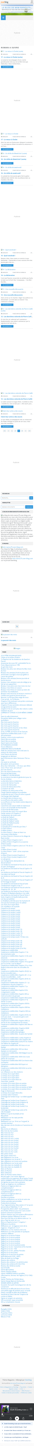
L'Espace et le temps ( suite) (10, 912)
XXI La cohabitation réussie (10, 1302)
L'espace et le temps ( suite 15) (11, 933)
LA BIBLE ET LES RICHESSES (10, 775)
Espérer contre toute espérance (12, 737)
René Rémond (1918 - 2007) (10, 1256)
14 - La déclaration (8, 275)
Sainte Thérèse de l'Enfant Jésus (12, 1279)
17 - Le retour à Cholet (9, 140)
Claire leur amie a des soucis (11, 417)
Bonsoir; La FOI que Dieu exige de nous (15, 697)
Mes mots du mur (7, 1133)
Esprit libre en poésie (8, 739)
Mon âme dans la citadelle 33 (11, 1167)
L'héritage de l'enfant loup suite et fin (14, 1110)
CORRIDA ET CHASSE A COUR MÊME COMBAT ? (16, 714)
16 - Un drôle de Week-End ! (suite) (13, 159)
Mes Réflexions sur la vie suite (11, 1163)
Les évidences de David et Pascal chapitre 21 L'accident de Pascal (16, 873)
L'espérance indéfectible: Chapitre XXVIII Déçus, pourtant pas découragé (15, 1029)
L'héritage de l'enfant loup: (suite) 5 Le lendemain (14, 1107)
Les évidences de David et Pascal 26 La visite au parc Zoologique (16, 866)
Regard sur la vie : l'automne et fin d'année (16, 1247)
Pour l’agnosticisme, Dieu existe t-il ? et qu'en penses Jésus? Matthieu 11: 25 (17, 1206)
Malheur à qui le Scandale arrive (12, 1114)
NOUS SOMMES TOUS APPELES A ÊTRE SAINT (16, 1180)
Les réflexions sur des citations (12, 1072)
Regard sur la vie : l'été (9, 1249)
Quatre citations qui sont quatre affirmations (17, 1214)
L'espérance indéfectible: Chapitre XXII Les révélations (16, 1012)
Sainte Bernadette (7, 1270)
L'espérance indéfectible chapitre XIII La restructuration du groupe (15, 995)
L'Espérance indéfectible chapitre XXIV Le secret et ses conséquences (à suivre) (15, 1022)
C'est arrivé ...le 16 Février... (10, 699)
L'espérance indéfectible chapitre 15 (13, 960)
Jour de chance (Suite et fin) (10, 771)
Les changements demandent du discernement (12, 862)
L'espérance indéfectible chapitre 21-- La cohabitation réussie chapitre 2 (15, 984)
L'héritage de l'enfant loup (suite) (12, 1104)
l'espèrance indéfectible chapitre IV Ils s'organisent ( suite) (14, 991)
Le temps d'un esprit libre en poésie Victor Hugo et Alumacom (16, 1090)
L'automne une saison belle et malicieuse (15, 806)
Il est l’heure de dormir (9, 754)
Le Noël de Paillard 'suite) (10, 821)
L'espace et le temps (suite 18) (11, 941)
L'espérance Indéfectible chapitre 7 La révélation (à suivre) (14, 987)
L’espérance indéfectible (9, 950)
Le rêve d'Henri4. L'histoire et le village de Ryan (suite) (15, 837)
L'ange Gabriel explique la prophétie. (14, 792)
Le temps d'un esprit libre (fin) (11, 1093)
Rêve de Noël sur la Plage (10, 1258)
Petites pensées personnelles (11, 1201)
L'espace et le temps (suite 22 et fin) (13, 948)
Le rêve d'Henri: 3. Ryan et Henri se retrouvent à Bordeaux (13, 833)
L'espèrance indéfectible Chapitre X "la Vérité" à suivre (14, 1001)
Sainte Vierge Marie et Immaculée (13, 1281)
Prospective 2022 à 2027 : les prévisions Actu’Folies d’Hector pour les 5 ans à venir (16, 1210)
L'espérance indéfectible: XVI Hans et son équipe (15, 1046)
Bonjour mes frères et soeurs (11, 688)
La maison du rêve (7, 789)
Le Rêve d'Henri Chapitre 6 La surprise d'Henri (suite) (14, 843)
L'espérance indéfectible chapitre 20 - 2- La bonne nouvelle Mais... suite (16, 976)
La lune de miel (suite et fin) (10, 787)
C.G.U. (21, 1389)
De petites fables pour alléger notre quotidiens (13, 719)
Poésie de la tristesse (8, 1203)
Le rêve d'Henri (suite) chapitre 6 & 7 (14, 857)
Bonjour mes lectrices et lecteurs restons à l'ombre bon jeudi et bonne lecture (16, 695)
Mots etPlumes (6, 1173)
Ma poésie (4, 1116)
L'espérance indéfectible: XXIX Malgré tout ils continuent (16, 1054)
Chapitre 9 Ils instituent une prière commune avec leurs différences (17, 702)
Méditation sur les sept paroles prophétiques (12, 1119)
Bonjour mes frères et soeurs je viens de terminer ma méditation (15, 691)
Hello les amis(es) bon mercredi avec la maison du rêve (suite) (15, 752)
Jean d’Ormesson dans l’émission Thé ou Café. (15, 759)
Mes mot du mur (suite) (9, 1131)
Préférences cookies (26, 1393)
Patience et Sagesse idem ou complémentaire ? (11, 1187)
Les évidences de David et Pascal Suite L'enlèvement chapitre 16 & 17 (14, 885)
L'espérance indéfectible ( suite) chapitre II (16, 1038)
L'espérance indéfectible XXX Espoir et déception (14, 1065)
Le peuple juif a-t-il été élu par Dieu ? (14, 827)
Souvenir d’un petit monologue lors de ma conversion (16, 1286)
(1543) (5, 1311)
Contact (30, 1387)
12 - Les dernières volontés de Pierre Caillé (16, 399)
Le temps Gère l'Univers (9, 1095)
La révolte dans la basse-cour (11, 798)
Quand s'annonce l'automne (11, 1213)
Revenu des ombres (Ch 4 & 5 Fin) (13, 1264)
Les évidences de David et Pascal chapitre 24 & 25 (16, 877)
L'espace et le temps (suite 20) (11, 944)
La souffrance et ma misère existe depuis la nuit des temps (16, 803)
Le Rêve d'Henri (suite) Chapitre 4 (13, 855)
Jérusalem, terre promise (10, 764)
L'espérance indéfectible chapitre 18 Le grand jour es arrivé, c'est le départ (17, 963)
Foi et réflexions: (7, 747)
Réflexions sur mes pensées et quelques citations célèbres (15, 1233)
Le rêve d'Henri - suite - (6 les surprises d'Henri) (14, 852)
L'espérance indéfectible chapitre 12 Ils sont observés (16, 957)
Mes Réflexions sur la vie (9, 1157)
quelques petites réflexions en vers (13, 1216)
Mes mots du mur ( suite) (10, 1138)
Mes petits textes (7, 1154)
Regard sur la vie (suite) (9, 1253)
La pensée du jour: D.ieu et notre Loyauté (15, 794)
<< (4, 431)
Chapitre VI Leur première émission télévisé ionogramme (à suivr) (16, 706)
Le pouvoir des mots (8, 640)
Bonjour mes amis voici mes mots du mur (16, 686)
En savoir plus (7, 67)
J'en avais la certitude (8, 762)
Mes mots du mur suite (9, 1150)
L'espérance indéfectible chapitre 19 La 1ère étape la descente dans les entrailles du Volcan (16, 967)
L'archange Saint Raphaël (10, 796)
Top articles (23, 1387)
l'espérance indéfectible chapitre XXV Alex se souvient (16, 1025)
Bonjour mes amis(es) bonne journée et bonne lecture (15, 679)
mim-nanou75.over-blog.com (22, 558)
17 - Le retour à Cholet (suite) (11, 57)
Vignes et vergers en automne (11, 1298)
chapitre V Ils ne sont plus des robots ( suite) (17, 709)
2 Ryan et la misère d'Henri (10, 657)
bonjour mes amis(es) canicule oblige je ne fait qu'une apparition (16, 683)
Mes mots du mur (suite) (9, 1140)
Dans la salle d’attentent (9, 716)
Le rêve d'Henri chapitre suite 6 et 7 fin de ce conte (16, 847)
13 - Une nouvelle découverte (12, 295)
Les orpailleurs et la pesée (10, 906)
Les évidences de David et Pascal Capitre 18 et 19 (16, 869)
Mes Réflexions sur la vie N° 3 (11, 1159)
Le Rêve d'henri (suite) (9, 849)
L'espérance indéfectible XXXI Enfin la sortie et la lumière (16, 1069)
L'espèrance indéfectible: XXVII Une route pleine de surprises (15, 1058)
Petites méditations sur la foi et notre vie (15, 1199)
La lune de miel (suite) (8, 785)
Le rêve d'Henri (6, 829)
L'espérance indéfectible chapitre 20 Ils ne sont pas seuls (16, 980)
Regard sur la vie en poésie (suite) (13, 1245)
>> (29, 431)
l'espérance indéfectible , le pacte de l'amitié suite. (16, 1035)
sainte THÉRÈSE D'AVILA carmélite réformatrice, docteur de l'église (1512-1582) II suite (16, 1275)
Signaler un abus (13, 1389)
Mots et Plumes (6, 1169)
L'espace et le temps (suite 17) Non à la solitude (14, 938)
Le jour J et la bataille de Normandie (13, 808)
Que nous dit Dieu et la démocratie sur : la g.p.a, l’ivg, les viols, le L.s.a (16, 1219)
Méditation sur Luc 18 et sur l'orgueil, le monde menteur (15, 1122)
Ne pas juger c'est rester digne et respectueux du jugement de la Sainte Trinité (17, 1177)
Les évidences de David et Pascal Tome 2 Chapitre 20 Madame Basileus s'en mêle (15, 892)
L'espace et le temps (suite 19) (11, 943)
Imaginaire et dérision (9, 756)
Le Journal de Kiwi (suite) (9, 810)
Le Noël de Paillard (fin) (9, 819)
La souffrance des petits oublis (12, 800)
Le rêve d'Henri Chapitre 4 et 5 (11, 840)
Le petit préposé (7, 825)
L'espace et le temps (8, 908)
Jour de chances (6, 770)
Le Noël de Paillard (7, 817)
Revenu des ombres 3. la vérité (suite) (14, 1262)
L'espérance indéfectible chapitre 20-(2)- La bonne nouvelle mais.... (16, 972)
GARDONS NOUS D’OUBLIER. (11, 749)
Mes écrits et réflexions (9, 1129)
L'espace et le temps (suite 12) (11, 929)
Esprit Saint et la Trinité (9, 743)
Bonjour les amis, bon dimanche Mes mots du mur (16, 670)
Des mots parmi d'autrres (10, 730)
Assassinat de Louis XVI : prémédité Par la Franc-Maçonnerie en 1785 (15, 664)
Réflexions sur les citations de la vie (13, 1230)
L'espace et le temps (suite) (10, 910)
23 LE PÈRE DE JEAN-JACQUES (11, 656)
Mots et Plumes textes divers (11, 1175)
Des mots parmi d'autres (10, 722)
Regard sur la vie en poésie (10, 1237)
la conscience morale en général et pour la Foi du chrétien (16, 778)
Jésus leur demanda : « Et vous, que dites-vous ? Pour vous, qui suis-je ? (16, 767)
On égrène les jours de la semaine (13, 1182)
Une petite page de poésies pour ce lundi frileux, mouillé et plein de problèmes (15, 1292)
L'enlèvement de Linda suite (11, 815)
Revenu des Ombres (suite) (10, 1266)
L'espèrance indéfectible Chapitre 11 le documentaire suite (14, 953)
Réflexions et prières (8, 1224)
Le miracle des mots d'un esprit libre (14, 811)
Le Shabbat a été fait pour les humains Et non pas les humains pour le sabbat (15, 902)
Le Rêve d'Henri (6, 830)
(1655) (6, 1309)
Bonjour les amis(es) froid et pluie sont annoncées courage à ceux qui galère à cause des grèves (15, 675)
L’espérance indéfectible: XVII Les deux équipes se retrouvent (14, 1050)
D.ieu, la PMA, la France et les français (14, 732)
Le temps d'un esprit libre (10, 1074)
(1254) (6, 1315)
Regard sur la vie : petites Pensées (13, 1251)
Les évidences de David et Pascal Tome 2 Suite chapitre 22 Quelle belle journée (15, 896)
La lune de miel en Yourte (10, 783)
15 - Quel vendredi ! (8, 256)
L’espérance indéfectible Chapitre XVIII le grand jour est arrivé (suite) (15, 1004)
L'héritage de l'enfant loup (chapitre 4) (14, 1102)
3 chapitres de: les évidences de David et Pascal (15, 660)
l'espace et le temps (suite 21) (11, 946)
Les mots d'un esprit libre (10, 905)
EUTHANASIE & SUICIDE (9, 745)
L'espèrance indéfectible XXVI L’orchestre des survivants (17, 1061)
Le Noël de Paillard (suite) (10, 823)
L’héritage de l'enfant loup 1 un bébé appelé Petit (16, 1098)
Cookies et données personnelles (10, 1393)
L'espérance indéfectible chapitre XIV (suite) (16, 998)
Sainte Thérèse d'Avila (8, 1272)
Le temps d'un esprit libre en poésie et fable (16, 1087)
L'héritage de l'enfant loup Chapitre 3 (14, 1100)
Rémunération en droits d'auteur (11, 1391)
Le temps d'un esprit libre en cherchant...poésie (11, 1080)
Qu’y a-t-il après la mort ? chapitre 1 (13, 1222)
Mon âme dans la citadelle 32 (11, 1165)
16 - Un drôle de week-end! (11, 173)
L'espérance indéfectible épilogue (13, 1032)
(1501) (6, 1313)
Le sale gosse (5, 859)
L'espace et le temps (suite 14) (11, 931)
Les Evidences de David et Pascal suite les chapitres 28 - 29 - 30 (15, 888)
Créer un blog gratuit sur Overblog (9, 1387)
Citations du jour (7, 711)
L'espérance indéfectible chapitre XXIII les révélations (15, 1008)
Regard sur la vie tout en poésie (12, 1254)
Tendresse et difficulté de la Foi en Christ (15, 1289)
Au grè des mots (7, 667)
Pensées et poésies (8, 1197)
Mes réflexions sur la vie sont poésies (14, 1161)
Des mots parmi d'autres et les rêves (14, 728)
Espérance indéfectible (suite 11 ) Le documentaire (13, 734)
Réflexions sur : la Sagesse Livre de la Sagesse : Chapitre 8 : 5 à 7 (14, 1227)
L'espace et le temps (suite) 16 (11, 935)
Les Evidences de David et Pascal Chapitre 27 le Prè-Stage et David (17, 881)
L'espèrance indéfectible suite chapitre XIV (16, 1040)
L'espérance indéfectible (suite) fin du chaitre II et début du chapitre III (17, 1042)
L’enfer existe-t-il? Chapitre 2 (11, 813)
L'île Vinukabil (5, 1112)
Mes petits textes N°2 (8, 1156)
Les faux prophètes (8, 899)
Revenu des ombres (8, 1260)
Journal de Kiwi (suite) (8, 773)
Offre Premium (26, 1391)
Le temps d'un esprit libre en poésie (13, 1083)
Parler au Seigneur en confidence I (13, 1184)
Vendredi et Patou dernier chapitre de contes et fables (14, 1295)
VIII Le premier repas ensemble (12, 1300)
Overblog (28, 1380)
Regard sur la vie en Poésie (10, 1235)
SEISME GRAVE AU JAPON (10, 1283)
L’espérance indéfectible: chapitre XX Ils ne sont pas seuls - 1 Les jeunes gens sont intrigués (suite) (16, 1017)
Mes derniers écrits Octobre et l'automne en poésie (16, 1126)
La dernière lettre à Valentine (11, 781)
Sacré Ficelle (5, 1268)
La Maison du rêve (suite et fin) (12, 790)
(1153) (5, 1317)
